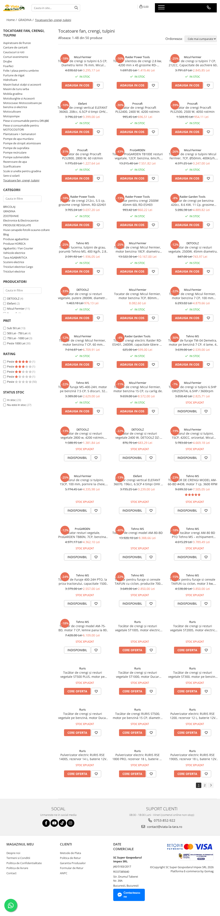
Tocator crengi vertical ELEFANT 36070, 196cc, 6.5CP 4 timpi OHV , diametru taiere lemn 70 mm (138, 482)
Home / (12, 20)
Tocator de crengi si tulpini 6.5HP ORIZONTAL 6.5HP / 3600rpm (192, 389)
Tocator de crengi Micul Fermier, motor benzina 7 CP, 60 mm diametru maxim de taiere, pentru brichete (82, 342)
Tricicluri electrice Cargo (18, 267)
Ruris (137, 622)
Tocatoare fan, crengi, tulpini (21, 180)
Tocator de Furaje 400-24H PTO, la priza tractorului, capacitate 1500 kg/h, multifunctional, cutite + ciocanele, (82, 581)
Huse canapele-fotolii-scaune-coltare (26, 230)
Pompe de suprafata (16, 148)
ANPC (63, 873)
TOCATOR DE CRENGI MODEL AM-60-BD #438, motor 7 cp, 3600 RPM (192, 482)
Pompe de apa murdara (18, 139)
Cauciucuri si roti (13, 52)
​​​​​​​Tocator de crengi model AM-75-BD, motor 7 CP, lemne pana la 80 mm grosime (82, 628)
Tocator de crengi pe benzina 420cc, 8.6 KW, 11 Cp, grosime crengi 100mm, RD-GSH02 (192, 203)
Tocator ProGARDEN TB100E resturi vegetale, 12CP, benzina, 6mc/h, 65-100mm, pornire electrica (137, 156)
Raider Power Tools (137, 57)
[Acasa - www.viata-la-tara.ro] (14, 8)
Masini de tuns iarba (16, 89)
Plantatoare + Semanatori (19, 134)
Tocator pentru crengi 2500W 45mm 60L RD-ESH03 (138, 203)
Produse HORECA (14, 244)
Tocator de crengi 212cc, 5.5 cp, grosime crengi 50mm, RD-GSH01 (82, 203)
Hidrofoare (10, 80)
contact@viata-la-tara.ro (164, 826)
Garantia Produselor (73, 863)
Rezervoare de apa (15, 162)
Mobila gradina (12, 94)
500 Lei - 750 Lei (17, 333)
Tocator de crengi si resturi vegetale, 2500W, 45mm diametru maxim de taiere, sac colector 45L (192, 249)
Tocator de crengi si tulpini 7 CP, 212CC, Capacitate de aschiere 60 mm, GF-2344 (193, 63)
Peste (11, 361)
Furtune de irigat (13, 75)
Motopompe (11, 116)
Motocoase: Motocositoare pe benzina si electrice (22, 105)
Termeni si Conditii (18, 858)
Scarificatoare (12, 166)
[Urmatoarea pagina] (211, 785)
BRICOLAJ (9, 207)
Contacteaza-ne (132, 894)
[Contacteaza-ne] (209, 7)
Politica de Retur (70, 858)
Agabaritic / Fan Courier (18, 248)
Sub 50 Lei (13, 328)
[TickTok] (62, 823)
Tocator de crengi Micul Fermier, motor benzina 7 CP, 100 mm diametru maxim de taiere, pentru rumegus (192, 296)
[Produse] (162, 8)
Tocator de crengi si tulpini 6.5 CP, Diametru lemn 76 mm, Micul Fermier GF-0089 (82, 63)
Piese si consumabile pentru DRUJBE (26, 121)
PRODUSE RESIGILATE (17, 225)
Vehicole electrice (14, 253)
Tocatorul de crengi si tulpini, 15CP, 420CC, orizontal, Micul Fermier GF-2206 (192, 435)
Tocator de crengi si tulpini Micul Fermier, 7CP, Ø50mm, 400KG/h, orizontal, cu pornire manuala (192, 156)
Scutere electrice (13, 262)
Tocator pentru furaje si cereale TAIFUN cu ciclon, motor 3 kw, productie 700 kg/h (192, 581)
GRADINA (9, 211)
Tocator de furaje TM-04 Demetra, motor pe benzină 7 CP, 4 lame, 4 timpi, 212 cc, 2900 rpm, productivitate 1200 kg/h (192, 342)
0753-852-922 (164, 820)
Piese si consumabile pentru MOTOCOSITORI (21, 127)
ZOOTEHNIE (11, 216)
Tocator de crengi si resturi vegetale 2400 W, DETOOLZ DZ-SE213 (137, 435)
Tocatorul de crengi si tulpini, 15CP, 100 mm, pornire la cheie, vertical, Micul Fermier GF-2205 (82, 482)
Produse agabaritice (16, 239)
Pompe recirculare (14, 152)
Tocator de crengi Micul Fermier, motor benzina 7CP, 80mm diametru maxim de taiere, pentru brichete (137, 296)
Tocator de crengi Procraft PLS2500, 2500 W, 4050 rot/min (192, 109)
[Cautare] (76, 7)
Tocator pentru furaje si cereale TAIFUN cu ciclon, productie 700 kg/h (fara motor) (137, 581)
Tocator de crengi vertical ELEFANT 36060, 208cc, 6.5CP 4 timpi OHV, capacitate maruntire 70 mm (82, 109)
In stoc (11, 400)
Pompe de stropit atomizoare (22, 143)
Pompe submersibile (16, 157)
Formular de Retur (71, 868)
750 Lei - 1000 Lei (17, 338)
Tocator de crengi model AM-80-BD (137, 533)
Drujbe (7, 61)
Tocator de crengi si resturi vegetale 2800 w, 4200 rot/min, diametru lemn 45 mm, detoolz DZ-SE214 (82, 435)
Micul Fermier (15, 308)
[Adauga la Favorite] (98, 85)
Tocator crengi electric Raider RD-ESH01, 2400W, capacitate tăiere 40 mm (137, 342)
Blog (6, 234)
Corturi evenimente (15, 57)
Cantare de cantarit (15, 47)
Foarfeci (8, 66)
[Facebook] (46, 823)
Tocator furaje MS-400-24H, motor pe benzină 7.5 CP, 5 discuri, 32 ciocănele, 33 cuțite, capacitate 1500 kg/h (82, 389)
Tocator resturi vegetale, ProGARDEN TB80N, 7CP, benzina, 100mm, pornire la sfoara (82, 535)
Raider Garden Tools (192, 197)
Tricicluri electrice (14, 271)
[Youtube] (54, 823)
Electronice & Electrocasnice (20, 220)
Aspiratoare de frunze (17, 43)
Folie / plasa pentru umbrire (21, 70)
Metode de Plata (70, 853)
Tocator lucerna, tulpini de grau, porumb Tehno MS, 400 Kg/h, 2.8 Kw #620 (82, 249)
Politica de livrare (17, 868)
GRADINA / (26, 20)
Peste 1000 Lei (16, 343)
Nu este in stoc (16, 405)
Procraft (137, 103)
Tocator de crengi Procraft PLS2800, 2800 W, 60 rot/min (82, 156)
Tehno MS (82, 243)
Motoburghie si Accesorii (19, 98)
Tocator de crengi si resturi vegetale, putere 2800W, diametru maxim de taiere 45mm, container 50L (82, 296)
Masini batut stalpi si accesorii (22, 84)
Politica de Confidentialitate (24, 863)
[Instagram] (70, 823)
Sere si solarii (11, 176)
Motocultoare (12, 111)
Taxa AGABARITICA (15, 257)
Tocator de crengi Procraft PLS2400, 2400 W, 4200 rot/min (137, 109)
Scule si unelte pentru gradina (22, 171)
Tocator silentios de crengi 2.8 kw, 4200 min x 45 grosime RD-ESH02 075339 (137, 63)
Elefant (11, 303)
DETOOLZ (13, 298)
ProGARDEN (137, 150)
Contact (11, 873)
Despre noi (13, 853)
